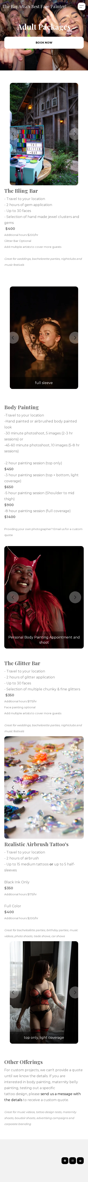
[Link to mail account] (80, 1160)
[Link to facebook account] (65, 1160)
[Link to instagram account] (72, 1160)
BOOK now (44, 42)
